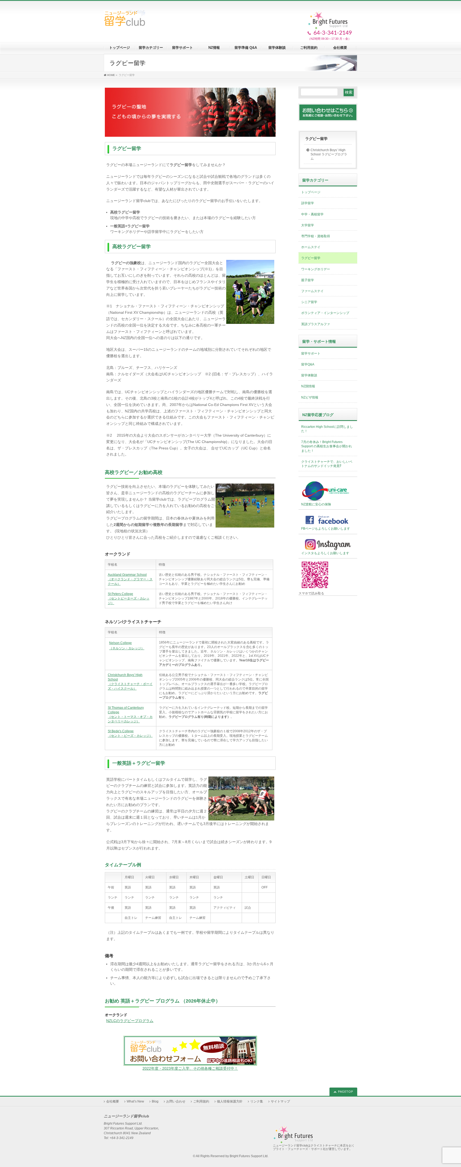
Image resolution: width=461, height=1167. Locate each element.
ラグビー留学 (316, 138)
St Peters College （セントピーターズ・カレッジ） (128, 598)
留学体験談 (309, 375)
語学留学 (307, 203)
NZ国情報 (308, 386)
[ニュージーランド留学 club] (124, 20)
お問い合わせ (175, 1101)
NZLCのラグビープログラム (129, 1021)
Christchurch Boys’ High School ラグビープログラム (329, 154)
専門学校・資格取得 (315, 236)
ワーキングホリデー (315, 269)
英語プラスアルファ (315, 324)
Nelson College (120, 643)
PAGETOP (345, 1091)
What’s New (135, 1101)
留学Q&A (307, 364)
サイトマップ (280, 1101)
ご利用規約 (201, 1101)
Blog (155, 1101)
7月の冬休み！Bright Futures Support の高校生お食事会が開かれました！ (326, 446)
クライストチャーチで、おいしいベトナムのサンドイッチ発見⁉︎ (326, 464)
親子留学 (307, 280)
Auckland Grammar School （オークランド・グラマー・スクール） (130, 579)
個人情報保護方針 (230, 1101)
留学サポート (310, 353)
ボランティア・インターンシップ (325, 313)
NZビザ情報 (309, 397)
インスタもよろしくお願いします (325, 553)
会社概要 (112, 1101)
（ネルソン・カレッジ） (126, 648)
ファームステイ (312, 291)
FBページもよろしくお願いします (325, 528)
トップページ (310, 192)
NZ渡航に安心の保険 (316, 504)
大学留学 (307, 225)
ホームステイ (310, 247)
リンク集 (256, 1101)
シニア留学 (309, 302)
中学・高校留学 (312, 214)
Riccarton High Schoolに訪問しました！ (327, 429)
